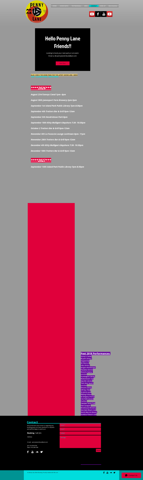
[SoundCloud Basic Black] (111, 473)
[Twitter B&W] (41, 452)
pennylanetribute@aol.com (67, 56)
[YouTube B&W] (104, 14)
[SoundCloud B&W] (37, 452)
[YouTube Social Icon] (92, 14)
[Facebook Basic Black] (104, 473)
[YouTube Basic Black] (107, 473)
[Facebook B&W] (98, 14)
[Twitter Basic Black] (114, 473)
